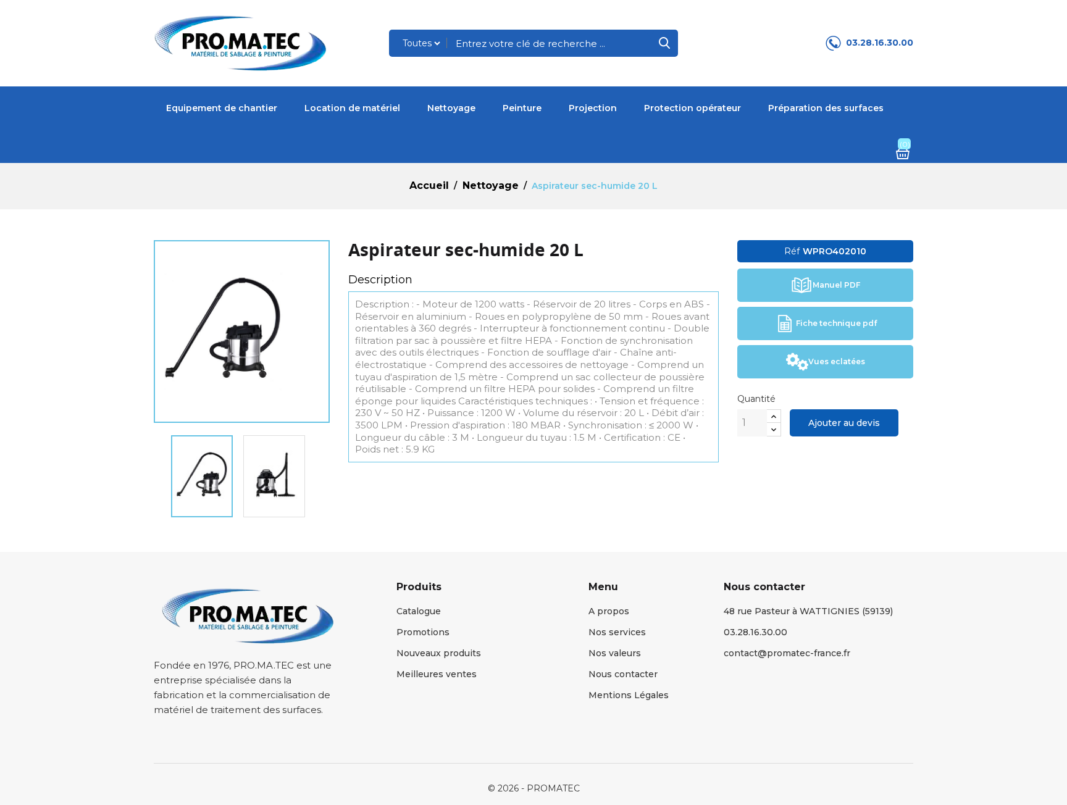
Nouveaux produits (438, 653)
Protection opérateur (692, 108)
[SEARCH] (664, 43)
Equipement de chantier (221, 108)
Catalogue (418, 611)
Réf (792, 251)
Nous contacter (623, 674)
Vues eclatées (836, 361)
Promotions (423, 632)
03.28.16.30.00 (879, 42)
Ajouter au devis (844, 422)
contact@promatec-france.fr (787, 653)
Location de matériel (352, 108)
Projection (593, 108)
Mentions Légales (628, 695)
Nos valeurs (614, 653)
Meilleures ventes (436, 674)
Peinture (522, 108)
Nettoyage (451, 108)
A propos (608, 611)
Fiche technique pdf (836, 323)
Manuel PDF (836, 285)
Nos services (617, 632)
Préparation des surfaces (826, 108)
